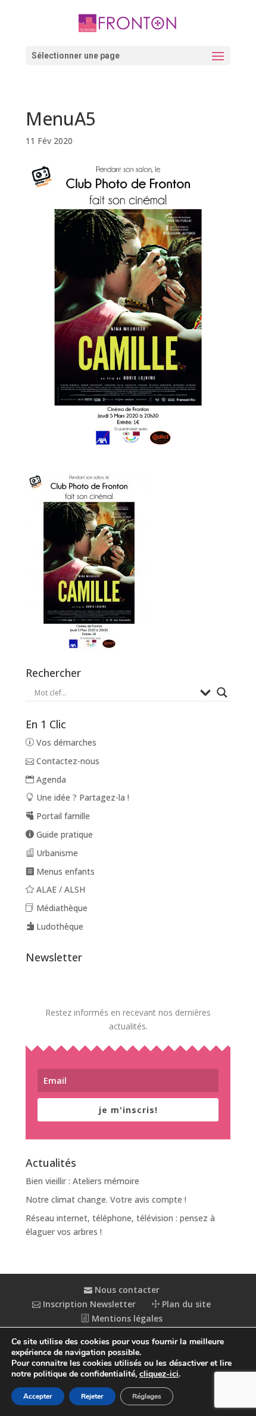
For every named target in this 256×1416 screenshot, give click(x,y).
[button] (128, 55)
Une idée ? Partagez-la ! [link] (81, 797)
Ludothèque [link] (58, 926)
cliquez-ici (159, 1374)
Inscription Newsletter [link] (88, 1304)
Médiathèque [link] (61, 908)
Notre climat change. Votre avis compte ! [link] (106, 1199)
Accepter (37, 1396)
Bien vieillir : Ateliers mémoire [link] (82, 1181)
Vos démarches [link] (65, 742)
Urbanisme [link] (56, 853)
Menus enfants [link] (64, 871)
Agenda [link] (50, 779)
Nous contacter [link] (126, 1289)
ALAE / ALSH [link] (59, 889)
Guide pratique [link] (63, 834)
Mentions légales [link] (126, 1318)
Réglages (146, 1396)
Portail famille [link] (62, 816)
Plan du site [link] (185, 1304)
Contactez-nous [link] (66, 761)
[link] (128, 22)
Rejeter (92, 1396)
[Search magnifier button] (222, 692)
